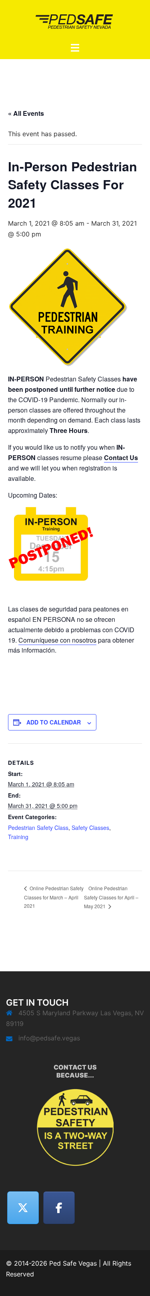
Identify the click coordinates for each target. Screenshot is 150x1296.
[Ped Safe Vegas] (75, 20)
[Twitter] (23, 1207)
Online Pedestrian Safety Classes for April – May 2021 (111, 897)
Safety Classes (90, 828)
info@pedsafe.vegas (49, 1038)
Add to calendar (53, 722)
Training (18, 837)
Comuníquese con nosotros (57, 640)
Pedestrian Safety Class (38, 828)
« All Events (26, 113)
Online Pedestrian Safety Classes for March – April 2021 (54, 897)
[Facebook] (59, 1207)
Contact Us (121, 457)
